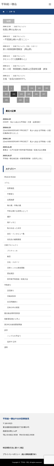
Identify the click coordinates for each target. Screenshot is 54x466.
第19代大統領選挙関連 (13, 325)
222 (6, 94)
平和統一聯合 (25, 462)
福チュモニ (11, 222)
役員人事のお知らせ (12, 29)
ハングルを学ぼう (14, 336)
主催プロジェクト (20, 26)
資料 (6, 347)
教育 (9, 257)
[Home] (4, 12)
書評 (9, 217)
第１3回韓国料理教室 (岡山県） (18, 49)
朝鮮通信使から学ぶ (12, 319)
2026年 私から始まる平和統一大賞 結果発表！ (22, 122)
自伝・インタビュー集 (15, 234)
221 (47, 88)
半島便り (7, 285)
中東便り (10, 194)
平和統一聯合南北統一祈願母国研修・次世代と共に (23, 159)
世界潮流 (10, 188)
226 (36, 94)
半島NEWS (11, 296)
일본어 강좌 (11, 342)
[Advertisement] (27, 382)
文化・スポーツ (31, 46)
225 (29, 94)
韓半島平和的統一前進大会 (17, 279)
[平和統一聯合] (9, 4)
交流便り (10, 291)
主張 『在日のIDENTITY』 (15, 79)
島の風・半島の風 (14, 205)
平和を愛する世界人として (17, 211)
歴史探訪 (10, 273)
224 (21, 94)
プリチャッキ (12, 251)
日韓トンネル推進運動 (15, 268)
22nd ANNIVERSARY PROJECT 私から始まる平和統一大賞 (27, 142)
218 (24, 88)
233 (20, 100)
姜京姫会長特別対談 (12, 313)
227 (43, 94)
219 (32, 88)
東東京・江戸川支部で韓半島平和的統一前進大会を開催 (24, 150)
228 (6, 100)
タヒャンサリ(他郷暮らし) (14, 59)
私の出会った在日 (14, 228)
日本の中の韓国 (13, 307)
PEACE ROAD (10, 177)
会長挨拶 (10, 200)
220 (39, 88)
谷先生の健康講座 (14, 239)
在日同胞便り (12, 302)
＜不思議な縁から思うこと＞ (16, 39)
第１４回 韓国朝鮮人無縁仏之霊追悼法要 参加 (25, 69)
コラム (7, 183)
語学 (6, 330)
